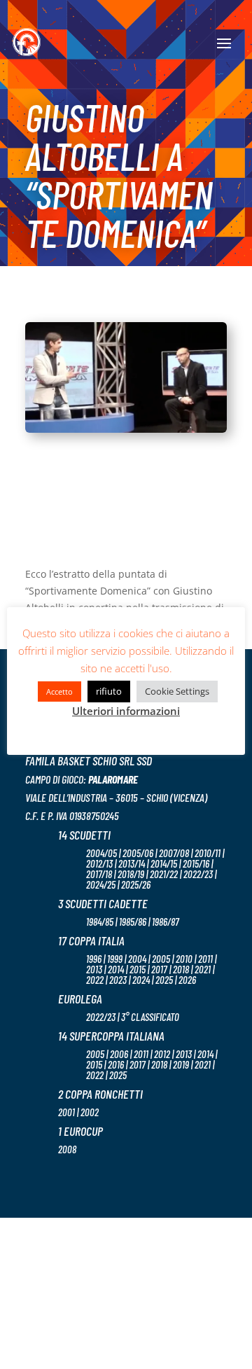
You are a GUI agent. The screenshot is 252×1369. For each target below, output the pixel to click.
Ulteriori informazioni (126, 711)
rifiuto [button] (109, 691)
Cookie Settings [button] (177, 691)
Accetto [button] (59, 691)
